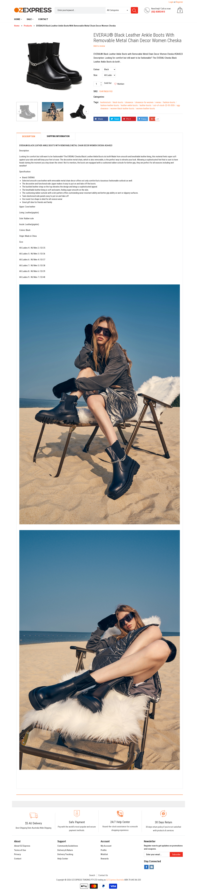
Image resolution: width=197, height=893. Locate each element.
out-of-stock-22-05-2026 (164, 105)
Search (92, 875)
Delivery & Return (65, 850)
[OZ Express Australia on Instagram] (151, 867)
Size (95, 75)
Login (171, 2)
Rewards (105, 858)
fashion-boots (170, 102)
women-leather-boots (145, 108)
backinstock (106, 102)
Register (179, 2)
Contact (17, 858)
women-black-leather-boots (123, 108)
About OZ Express (22, 846)
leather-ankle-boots (130, 105)
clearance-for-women (145, 102)
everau (159, 102)
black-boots (119, 102)
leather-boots (146, 105)
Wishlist (104, 854)
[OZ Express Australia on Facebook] (146, 867)
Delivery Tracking (65, 854)
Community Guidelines (67, 846)
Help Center (62, 858)
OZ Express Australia (115, 879)
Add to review (99, 46)
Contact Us (103, 875)
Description (28, 136)
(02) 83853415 (158, 11)
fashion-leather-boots (110, 105)
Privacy (17, 854)
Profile (104, 850)
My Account (106, 846)
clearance (130, 102)
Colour (96, 69)
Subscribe (176, 854)
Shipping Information (58, 136)
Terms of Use (20, 850)
